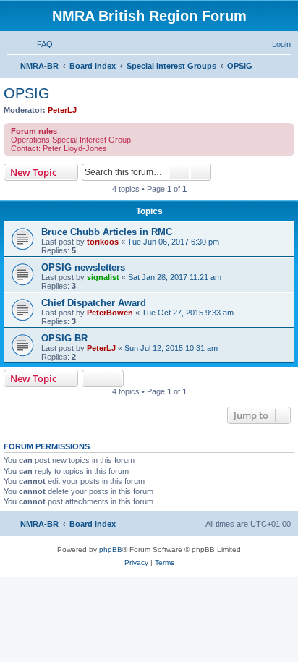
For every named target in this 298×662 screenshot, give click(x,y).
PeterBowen (110, 312)
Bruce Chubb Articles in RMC (106, 231)
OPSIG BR (64, 338)
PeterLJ (62, 110)
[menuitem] (38, 44)
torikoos (103, 241)
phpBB (110, 549)
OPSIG (27, 93)
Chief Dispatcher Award (93, 302)
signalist (103, 277)
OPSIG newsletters (83, 267)
